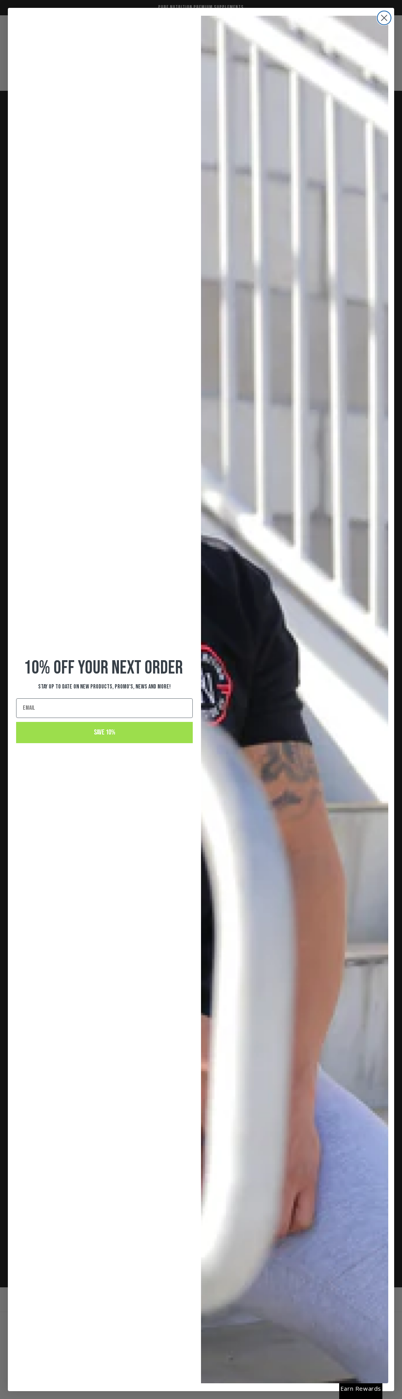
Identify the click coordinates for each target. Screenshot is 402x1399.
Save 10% (104, 732)
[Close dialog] (384, 18)
